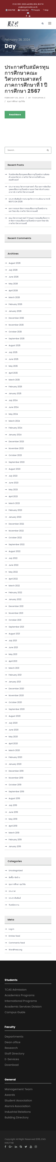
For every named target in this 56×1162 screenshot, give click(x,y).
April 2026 (13, 290)
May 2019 (13, 819)
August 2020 (15, 716)
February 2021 (15, 675)
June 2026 (13, 276)
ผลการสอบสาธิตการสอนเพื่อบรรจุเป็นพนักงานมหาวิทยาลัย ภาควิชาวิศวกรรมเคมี (28, 209)
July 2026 (13, 270)
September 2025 (16, 338)
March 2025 (14, 379)
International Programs (21, 1001)
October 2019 (15, 784)
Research (11, 1048)
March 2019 (14, 832)
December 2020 (16, 688)
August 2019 (14, 798)
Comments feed (17, 942)
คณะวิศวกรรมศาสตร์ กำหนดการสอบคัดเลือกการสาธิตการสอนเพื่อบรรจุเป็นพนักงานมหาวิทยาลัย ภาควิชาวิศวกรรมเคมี (29, 221)
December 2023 (16, 441)
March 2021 (14, 668)
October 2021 (15, 620)
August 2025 (14, 345)
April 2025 (13, 373)
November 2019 (16, 777)
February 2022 (15, 592)
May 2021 (13, 654)
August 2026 (15, 263)
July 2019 (13, 805)
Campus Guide (15, 1012)
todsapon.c (39, 97)
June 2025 (13, 359)
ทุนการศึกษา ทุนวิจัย (16, 101)
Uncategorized (16, 870)
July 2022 (13, 558)
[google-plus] (10, 1147)
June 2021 (13, 647)
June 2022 (13, 565)
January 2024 (15, 434)
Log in (11, 929)
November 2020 (16, 695)
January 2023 (15, 517)
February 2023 (15, 510)
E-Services (12, 1059)
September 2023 (16, 462)
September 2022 (16, 544)
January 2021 (15, 681)
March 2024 (14, 421)
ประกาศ (12, 891)
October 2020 (15, 702)
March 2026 (14, 297)
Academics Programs (20, 995)
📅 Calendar (23, 10)
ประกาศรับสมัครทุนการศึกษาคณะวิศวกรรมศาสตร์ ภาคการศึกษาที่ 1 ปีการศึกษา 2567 (27, 79)
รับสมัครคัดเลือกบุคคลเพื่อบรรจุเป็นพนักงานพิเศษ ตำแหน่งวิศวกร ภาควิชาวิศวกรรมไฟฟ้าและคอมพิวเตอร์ (29, 177)
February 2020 (15, 757)
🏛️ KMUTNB (10, 10)
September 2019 (16, 791)
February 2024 (15, 427)
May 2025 (13, 366)
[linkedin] (16, 1147)
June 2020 (13, 729)
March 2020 (14, 750)
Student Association (18, 1100)
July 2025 (13, 352)
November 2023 (16, 448)
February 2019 (15, 839)
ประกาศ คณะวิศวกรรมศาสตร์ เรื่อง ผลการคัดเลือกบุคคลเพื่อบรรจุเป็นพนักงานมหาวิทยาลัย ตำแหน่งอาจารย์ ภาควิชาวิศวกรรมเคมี (30, 189)
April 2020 (13, 743)
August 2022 (14, 551)
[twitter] (26, 1147)
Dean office (12, 1042)
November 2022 (16, 530)
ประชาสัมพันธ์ (15, 898)
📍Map (45, 10)
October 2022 (15, 537)
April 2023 (13, 496)
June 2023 (13, 482)
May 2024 (13, 414)
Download (12, 1065)
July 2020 (13, 723)
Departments (14, 1036)
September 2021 (16, 626)
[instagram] (36, 1147)
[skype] (21, 1147)
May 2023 (13, 489)
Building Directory (17, 1117)
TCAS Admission (16, 990)
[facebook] (26, 16)
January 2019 (15, 846)
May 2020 (13, 736)
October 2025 (15, 331)
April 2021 (13, 661)
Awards (10, 1095)
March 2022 (14, 585)
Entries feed (14, 936)
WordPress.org (15, 949)
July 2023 (13, 475)
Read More (15, 114)
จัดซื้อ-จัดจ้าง (14, 877)
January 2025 (15, 393)
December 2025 (16, 318)
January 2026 (15, 311)
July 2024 (13, 400)
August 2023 (14, 469)
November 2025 (16, 325)
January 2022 (15, 599)
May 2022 (13, 572)
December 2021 (16, 606)
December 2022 (16, 524)
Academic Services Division (23, 1006)
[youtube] (29, 16)
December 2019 (16, 771)
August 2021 (14, 633)
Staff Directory (14, 1053)
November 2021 (16, 613)
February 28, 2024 (14, 97)
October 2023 (15, 455)
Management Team (18, 1089)
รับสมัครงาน (14, 904)
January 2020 (15, 764)
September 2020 (17, 709)
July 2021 (13, 640)
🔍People (35, 10)
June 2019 (13, 812)
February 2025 (15, 386)
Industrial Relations (18, 1112)
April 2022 (13, 578)
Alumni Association (17, 1106)
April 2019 (13, 826)
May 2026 (13, 283)
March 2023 (14, 503)
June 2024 (14, 407)
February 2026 (15, 304)
